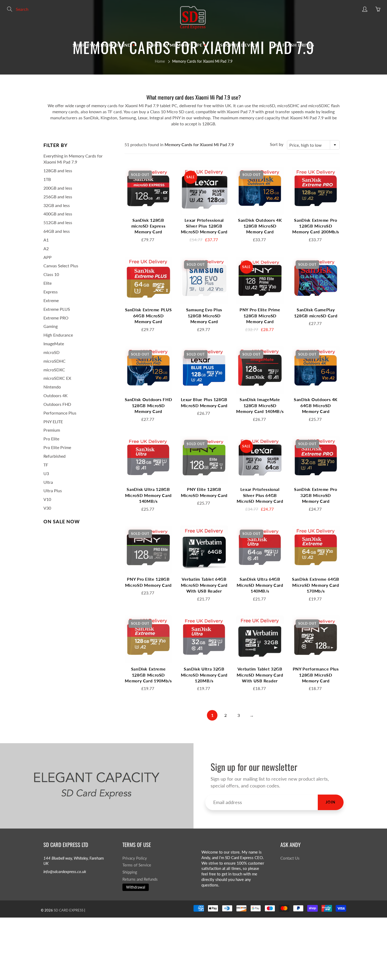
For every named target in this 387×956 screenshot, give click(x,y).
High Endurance (58, 334)
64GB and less (56, 231)
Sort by (276, 144)
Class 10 (51, 274)
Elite (47, 282)
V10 (47, 499)
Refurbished (54, 456)
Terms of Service (136, 865)
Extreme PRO (55, 317)
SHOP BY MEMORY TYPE (176, 44)
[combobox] (313, 145)
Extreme (51, 300)
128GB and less (57, 170)
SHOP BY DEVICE (239, 44)
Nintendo (52, 386)
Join (331, 802)
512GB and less (57, 222)
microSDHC (54, 360)
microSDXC (54, 369)
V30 (47, 507)
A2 (46, 248)
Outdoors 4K (55, 395)
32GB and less (56, 205)
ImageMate (53, 343)
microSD (51, 352)
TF (45, 464)
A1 (46, 239)
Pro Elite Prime (57, 447)
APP (47, 257)
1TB (47, 179)
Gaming (50, 326)
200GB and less (57, 187)
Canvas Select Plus (60, 265)
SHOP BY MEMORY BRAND (102, 44)
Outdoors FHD (57, 404)
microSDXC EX (57, 378)
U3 (46, 473)
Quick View (148, 191)
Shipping (129, 872)
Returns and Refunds (140, 879)
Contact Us (290, 858)
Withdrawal (135, 887)
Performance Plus (59, 412)
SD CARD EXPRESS (68, 910)
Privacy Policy (134, 858)
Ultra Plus (52, 490)
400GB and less (57, 213)
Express (50, 291)
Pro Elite (51, 438)
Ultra (48, 482)
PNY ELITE (53, 421)
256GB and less (57, 196)
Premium (51, 429)
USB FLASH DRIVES (293, 44)
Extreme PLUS (56, 309)
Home (160, 61)
